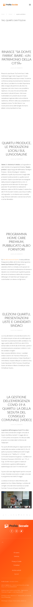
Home (2, 14)
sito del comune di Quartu (11, 259)
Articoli (10, 14)
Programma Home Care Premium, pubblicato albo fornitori (17, 242)
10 (27, 515)
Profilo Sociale (5, 581)
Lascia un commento (16, 68)
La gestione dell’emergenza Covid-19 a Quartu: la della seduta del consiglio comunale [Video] (16, 409)
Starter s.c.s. (9, 585)
